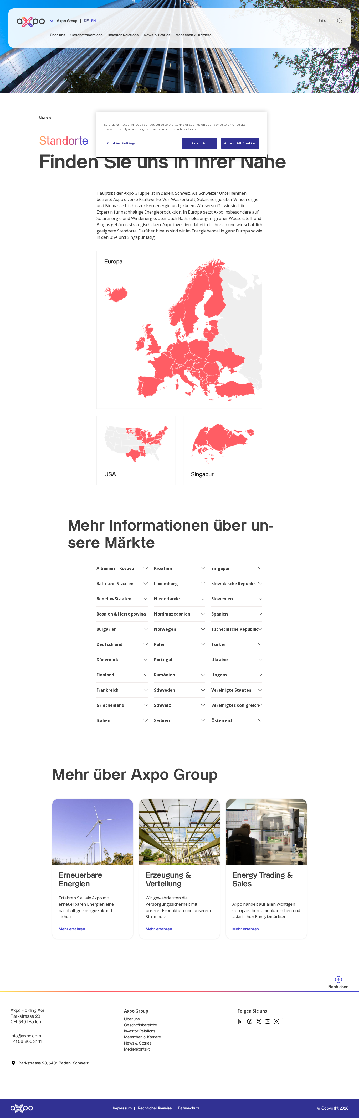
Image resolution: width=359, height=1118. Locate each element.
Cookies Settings (121, 143)
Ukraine (219, 660)
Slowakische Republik (233, 583)
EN (93, 21)
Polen (160, 644)
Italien (103, 720)
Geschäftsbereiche (86, 35)
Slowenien (222, 599)
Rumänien (164, 675)
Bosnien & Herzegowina (121, 614)
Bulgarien (106, 629)
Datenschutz (188, 1108)
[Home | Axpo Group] (33, 22)
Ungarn (219, 675)
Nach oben (338, 987)
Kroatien (163, 568)
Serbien (162, 720)
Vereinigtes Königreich (235, 705)
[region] (181, 135)
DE (86, 21)
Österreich (222, 720)
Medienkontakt (137, 1049)
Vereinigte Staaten (231, 690)
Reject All (199, 143)
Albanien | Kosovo (115, 568)
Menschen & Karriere (194, 35)
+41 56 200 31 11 (26, 1041)
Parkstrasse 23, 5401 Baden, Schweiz (53, 1063)
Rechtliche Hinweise (155, 1108)
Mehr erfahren (72, 929)
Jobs (322, 21)
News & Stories (157, 35)
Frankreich (107, 690)
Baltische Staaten (114, 583)
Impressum (122, 1108)
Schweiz (162, 705)
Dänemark (107, 660)
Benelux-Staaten (113, 599)
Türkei (218, 644)
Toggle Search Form (340, 21)
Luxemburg (166, 583)
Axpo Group (67, 21)
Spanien (219, 614)
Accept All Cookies (240, 143)
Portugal (163, 660)
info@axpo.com (26, 1036)
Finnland (105, 675)
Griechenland (110, 705)
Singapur (220, 568)
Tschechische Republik (234, 629)
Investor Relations (123, 35)
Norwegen (165, 629)
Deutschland (109, 644)
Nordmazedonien (172, 614)
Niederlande (167, 599)
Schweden (164, 690)
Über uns (57, 35)
